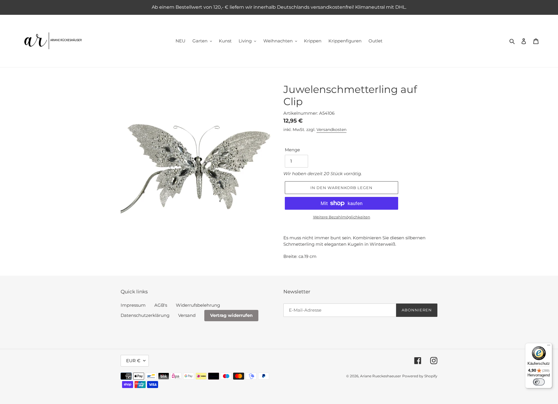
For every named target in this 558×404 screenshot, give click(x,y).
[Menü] (548, 346)
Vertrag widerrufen (231, 315)
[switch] (539, 381)
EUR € (133, 360)
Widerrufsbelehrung (198, 305)
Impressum (133, 305)
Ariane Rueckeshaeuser (380, 376)
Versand (187, 315)
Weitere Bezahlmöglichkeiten (341, 217)
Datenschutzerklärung (145, 315)
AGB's (160, 305)
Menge (292, 149)
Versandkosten (331, 129)
